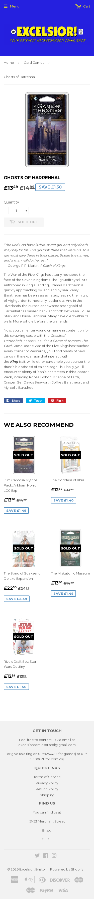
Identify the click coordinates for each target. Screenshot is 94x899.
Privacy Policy (47, 783)
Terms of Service (47, 777)
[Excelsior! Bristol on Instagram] (54, 856)
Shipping (47, 795)
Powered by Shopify (66, 869)
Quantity (11, 202)
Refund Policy (47, 789)
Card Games (34, 62)
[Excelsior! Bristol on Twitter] (37, 856)
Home (9, 62)
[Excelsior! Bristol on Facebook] (45, 856)
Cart (86, 6)
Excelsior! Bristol (32, 869)
